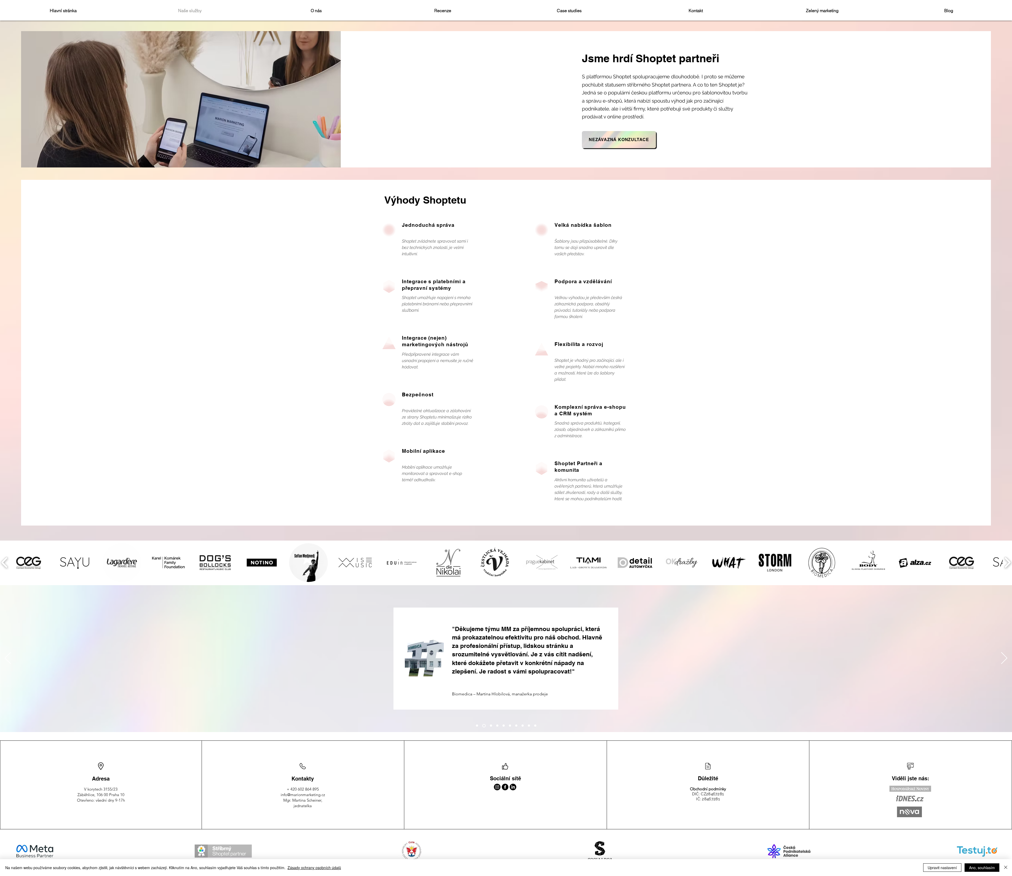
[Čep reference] (535, 726)
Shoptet (622, 76)
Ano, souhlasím (982, 867)
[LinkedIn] (513, 787)
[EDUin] (516, 726)
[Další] (1004, 658)
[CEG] (523, 726)
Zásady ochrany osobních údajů (314, 867)
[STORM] (497, 726)
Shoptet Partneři (576, 463)
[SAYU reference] (510, 726)
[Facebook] (505, 787)
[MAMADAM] (504, 726)
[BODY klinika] (490, 725)
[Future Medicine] (529, 726)
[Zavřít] (1006, 867)
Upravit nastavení (942, 867)
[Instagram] (497, 787)
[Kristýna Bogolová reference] (477, 726)
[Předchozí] (8, 658)
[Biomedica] (483, 726)
